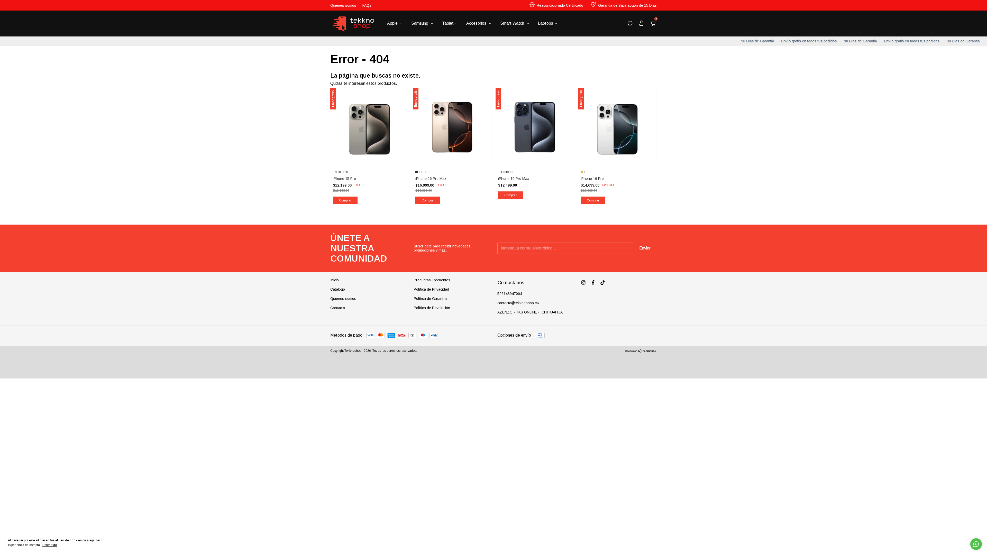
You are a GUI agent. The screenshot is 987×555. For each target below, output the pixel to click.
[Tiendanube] (641, 351)
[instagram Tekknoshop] (583, 282)
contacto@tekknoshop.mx (518, 303)
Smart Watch (512, 23)
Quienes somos (343, 5)
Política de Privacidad (431, 289)
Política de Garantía (430, 299)
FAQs (366, 5)
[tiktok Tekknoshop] (602, 282)
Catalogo (337, 289)
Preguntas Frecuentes (432, 280)
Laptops (545, 23)
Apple (393, 23)
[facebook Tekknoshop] (593, 282)
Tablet (448, 23)
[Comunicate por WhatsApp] (976, 544)
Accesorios (476, 23)
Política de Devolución (432, 308)
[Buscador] (630, 23)
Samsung (420, 23)
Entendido (49, 545)
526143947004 (509, 294)
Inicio (334, 280)
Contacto (337, 308)
